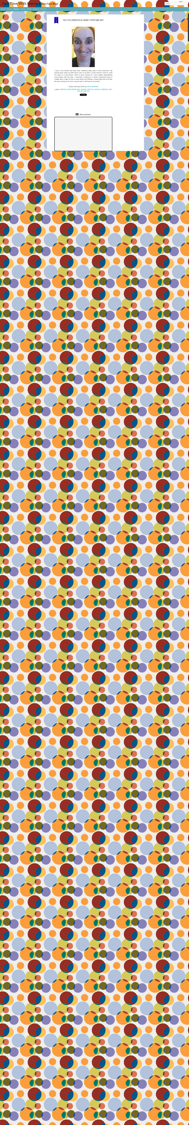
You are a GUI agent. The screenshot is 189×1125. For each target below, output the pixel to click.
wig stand (83, 91)
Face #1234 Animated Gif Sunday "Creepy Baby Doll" (83, 20)
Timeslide (43, 9)
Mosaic (23, 9)
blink (78, 89)
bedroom (73, 89)
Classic (3, 9)
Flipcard (9, 9)
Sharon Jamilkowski (92, 86)
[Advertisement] (124, 51)
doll (92, 89)
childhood (83, 89)
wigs (88, 91)
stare (78, 91)
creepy (89, 89)
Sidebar (29, 9)
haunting (97, 89)
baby (69, 89)
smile (110, 89)
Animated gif (63, 89)
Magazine (16, 9)
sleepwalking (104, 89)
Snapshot (36, 9)
